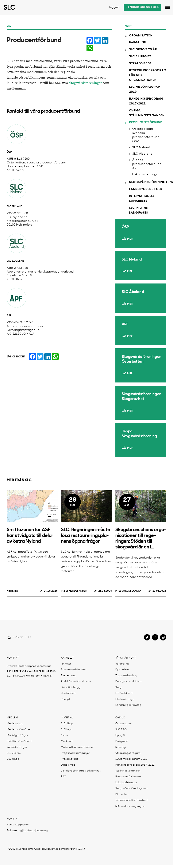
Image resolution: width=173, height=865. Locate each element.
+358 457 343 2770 (20, 322)
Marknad (67, 741)
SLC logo (66, 729)
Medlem (12, 718)
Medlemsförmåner (19, 729)
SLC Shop (67, 723)
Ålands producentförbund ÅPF (147, 164)
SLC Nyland (141, 147)
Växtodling (122, 664)
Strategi (120, 747)
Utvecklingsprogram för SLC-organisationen (147, 75)
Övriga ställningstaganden (147, 113)
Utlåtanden (68, 693)
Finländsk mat (124, 693)
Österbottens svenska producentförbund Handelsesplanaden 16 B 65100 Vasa (36, 166)
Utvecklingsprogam (128, 753)
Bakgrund (137, 42)
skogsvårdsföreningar (85, 83)
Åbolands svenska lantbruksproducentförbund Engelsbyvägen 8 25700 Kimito (40, 275)
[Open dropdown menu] (167, 7)
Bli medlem (122, 794)
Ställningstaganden (128, 771)
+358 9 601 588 (17, 213)
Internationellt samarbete (142, 199)
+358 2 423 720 (17, 268)
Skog (118, 687)
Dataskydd (68, 765)
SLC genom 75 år (143, 49)
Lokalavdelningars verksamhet (80, 771)
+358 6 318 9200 (18, 158)
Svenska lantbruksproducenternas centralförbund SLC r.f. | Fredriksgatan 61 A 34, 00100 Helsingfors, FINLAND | (31, 671)
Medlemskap (15, 723)
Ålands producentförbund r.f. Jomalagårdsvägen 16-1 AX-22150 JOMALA (27, 330)
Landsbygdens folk (142, 7)
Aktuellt (67, 658)
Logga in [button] (114, 7)
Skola (64, 735)
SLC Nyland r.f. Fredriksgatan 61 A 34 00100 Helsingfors (22, 221)
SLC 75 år (121, 729)
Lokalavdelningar (146, 174)
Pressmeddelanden (74, 591)
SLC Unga (13, 759)
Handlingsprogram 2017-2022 (146, 101)
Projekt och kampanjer (75, 753)
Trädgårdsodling (126, 675)
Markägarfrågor (17, 735)
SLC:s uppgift (140, 56)
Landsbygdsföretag (128, 705)
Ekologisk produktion (128, 681)
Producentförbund (145, 122)
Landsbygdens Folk (145, 189)
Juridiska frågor (17, 747)
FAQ (63, 776)
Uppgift (120, 735)
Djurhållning (123, 669)
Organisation (141, 35)
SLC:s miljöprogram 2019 (131, 759)
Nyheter (12, 591)
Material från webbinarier (77, 747)
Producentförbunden (128, 776)
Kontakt (13, 658)
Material (67, 718)
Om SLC (120, 718)
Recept (65, 699)
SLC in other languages (139, 210)
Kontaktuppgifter (18, 825)
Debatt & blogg (71, 687)
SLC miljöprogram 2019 (145, 90)
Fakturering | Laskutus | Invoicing (27, 830)
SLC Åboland (142, 153)
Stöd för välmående (19, 741)
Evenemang (69, 675)
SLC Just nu (14, 753)
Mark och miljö (124, 699)
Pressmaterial (70, 759)
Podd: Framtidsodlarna (76, 681)
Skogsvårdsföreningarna (147, 182)
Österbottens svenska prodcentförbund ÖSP (146, 135)
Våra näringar (125, 658)
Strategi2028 (140, 63)
